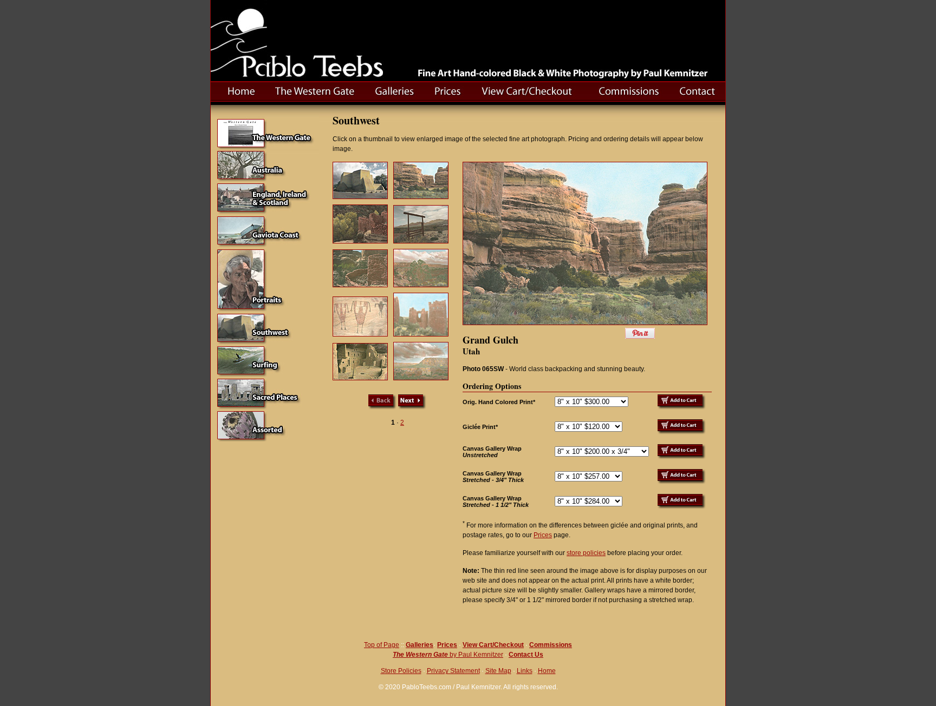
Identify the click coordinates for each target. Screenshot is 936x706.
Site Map (498, 671)
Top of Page (381, 645)
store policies (586, 553)
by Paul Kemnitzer (475, 654)
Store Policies (401, 671)
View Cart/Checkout (493, 645)
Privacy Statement (453, 671)
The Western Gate (420, 654)
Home (547, 671)
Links (524, 671)
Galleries (419, 645)
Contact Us (526, 654)
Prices (543, 535)
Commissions (550, 645)
